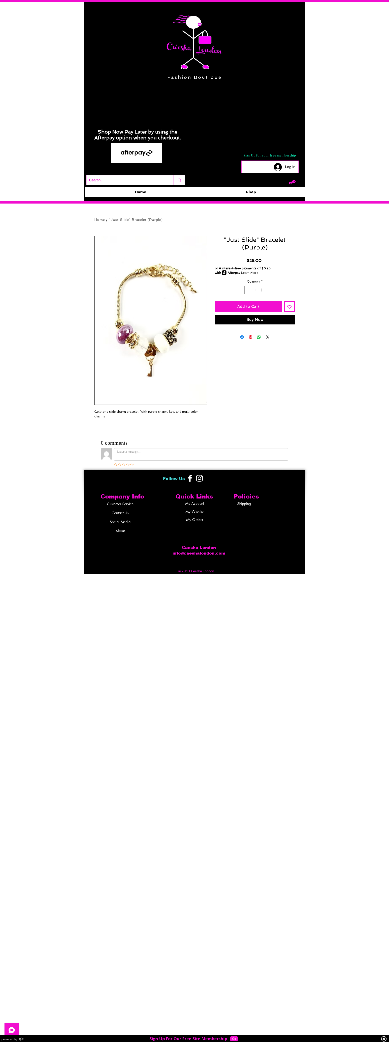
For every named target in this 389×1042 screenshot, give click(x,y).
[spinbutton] (255, 290)
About (120, 531)
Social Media (120, 522)
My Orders (194, 519)
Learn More (249, 272)
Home (99, 219)
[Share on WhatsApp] (259, 337)
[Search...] (179, 180)
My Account (194, 503)
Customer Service (120, 504)
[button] (292, 182)
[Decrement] (248, 290)
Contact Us (120, 513)
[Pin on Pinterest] (250, 337)
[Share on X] (267, 337)
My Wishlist (194, 511)
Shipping (244, 503)
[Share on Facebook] (242, 337)
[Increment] (262, 290)
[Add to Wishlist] (289, 306)
